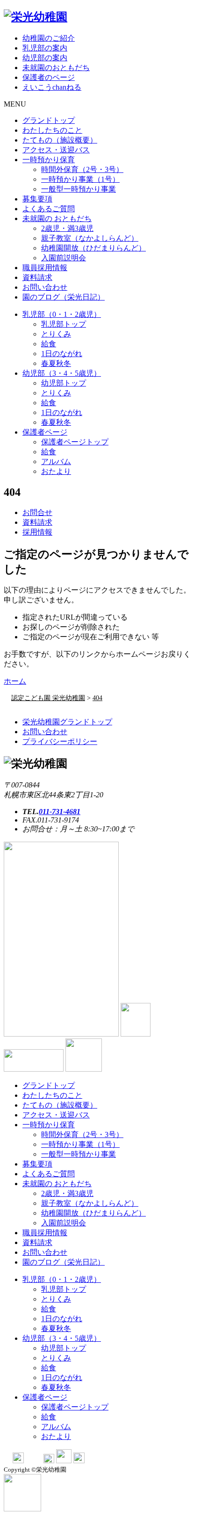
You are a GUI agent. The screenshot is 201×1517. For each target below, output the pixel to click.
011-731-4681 (59, 812)
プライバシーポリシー (59, 741)
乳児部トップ (63, 324)
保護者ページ (44, 432)
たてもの (59, 140)
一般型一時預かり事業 (78, 189)
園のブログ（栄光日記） (63, 297)
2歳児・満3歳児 (67, 228)
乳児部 (61, 314)
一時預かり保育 (48, 160)
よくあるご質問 (48, 209)
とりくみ (56, 334)
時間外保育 (82, 169)
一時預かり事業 (80, 179)
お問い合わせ (44, 287)
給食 (48, 344)
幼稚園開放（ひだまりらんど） (93, 248)
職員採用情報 (44, 268)
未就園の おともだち (57, 218)
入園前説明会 (63, 258)
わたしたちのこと (52, 130)
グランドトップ (48, 120)
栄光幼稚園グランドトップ (67, 722)
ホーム (15, 681)
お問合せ (37, 512)
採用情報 (37, 532)
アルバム (56, 461)
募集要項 (37, 199)
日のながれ (61, 354)
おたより (56, 471)
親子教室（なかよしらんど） (89, 238)
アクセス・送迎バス (56, 150)
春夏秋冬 (56, 363)
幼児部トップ (63, 383)
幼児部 (61, 373)
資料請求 (37, 277)
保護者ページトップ (74, 442)
